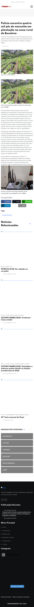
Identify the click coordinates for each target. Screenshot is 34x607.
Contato (5, 544)
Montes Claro (6, 534)
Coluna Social (6, 541)
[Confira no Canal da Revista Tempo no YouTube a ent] (17, 561)
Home (4, 527)
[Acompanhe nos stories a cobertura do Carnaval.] (17, 583)
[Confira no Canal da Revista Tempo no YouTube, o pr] (17, 572)
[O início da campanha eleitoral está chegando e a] (17, 565)
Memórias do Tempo (8, 537)
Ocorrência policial (7, 215)
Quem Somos (6, 530)
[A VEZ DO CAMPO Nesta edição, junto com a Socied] (17, 574)
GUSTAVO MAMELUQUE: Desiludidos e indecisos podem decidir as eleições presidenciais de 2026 (17, 369)
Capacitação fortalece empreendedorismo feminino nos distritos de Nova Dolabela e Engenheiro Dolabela (16, 513)
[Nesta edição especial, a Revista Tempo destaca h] (17, 559)
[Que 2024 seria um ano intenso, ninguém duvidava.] (17, 578)
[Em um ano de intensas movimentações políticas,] (17, 576)
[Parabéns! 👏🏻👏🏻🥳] (17, 581)
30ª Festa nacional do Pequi (12, 417)
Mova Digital (17, 603)
